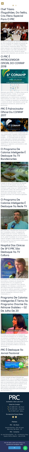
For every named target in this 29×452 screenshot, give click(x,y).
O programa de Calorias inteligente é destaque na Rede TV (14, 203)
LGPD (21, 444)
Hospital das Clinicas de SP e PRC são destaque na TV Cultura (13, 250)
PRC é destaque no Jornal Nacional (12, 351)
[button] (2, 3)
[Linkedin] (13, 5)
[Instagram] (16, 5)
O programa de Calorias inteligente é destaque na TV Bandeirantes (13, 154)
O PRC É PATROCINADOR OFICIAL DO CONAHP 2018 (12, 61)
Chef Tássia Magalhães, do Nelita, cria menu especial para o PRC (14, 14)
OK (14, 447)
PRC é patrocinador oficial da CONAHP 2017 (12, 112)
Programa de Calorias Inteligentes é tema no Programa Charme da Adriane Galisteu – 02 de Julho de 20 (14, 304)
